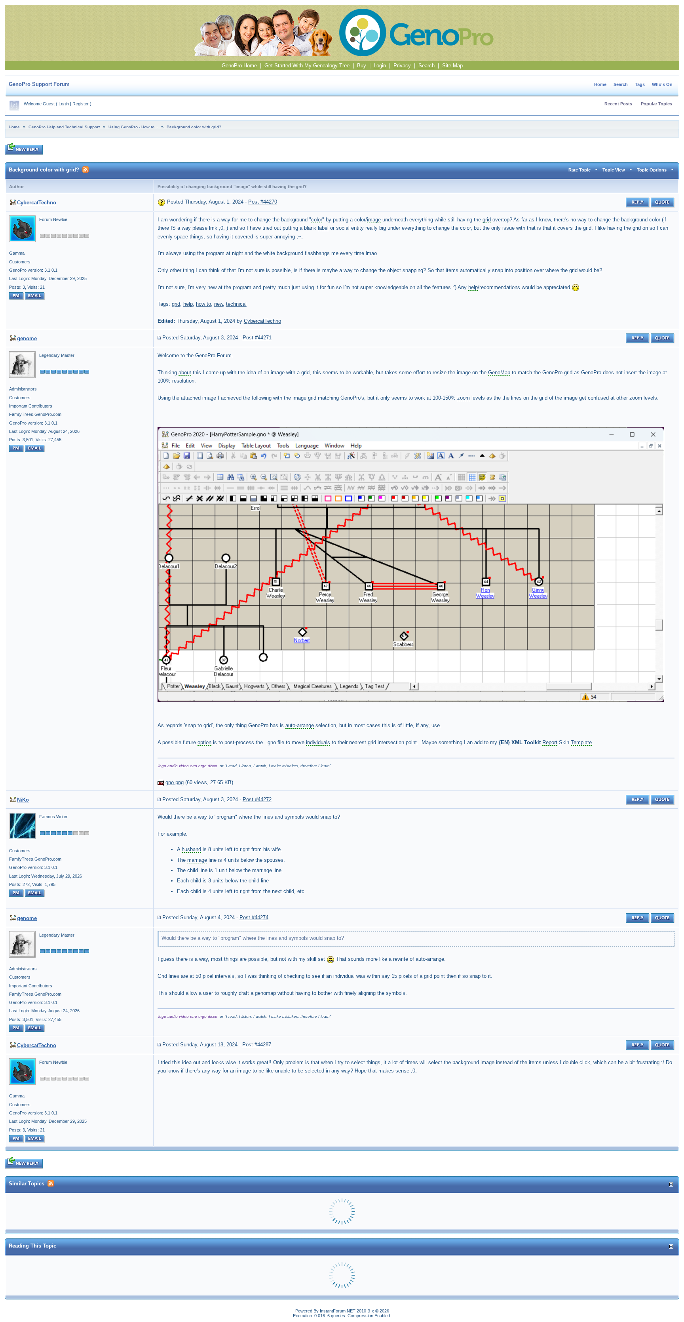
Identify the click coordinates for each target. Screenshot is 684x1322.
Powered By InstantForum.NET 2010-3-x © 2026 (342, 1311)
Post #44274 (253, 917)
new (218, 304)
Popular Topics (656, 103)
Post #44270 (262, 202)
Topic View (613, 170)
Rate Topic (579, 170)
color (316, 220)
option (204, 742)
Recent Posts (618, 103)
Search (426, 66)
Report (549, 742)
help (473, 287)
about (185, 372)
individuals (318, 742)
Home (600, 84)
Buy (361, 66)
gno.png (174, 782)
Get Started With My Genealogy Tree (307, 66)
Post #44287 (256, 1045)
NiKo (23, 800)
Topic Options (652, 170)
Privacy (402, 66)
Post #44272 (257, 799)
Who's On (662, 84)
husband (191, 849)
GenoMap (499, 372)
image (374, 220)
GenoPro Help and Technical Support (64, 127)
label (323, 228)
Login (380, 66)
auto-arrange (299, 725)
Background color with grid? (194, 127)
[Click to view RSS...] (85, 169)
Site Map (452, 66)
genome (27, 338)
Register (80, 103)
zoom (463, 398)
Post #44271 (257, 338)
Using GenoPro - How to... (133, 127)
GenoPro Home (239, 66)
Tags (640, 84)
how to (203, 304)
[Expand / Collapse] (671, 1184)
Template (581, 742)
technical (236, 304)
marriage (197, 860)
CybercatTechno (36, 203)
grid (487, 220)
